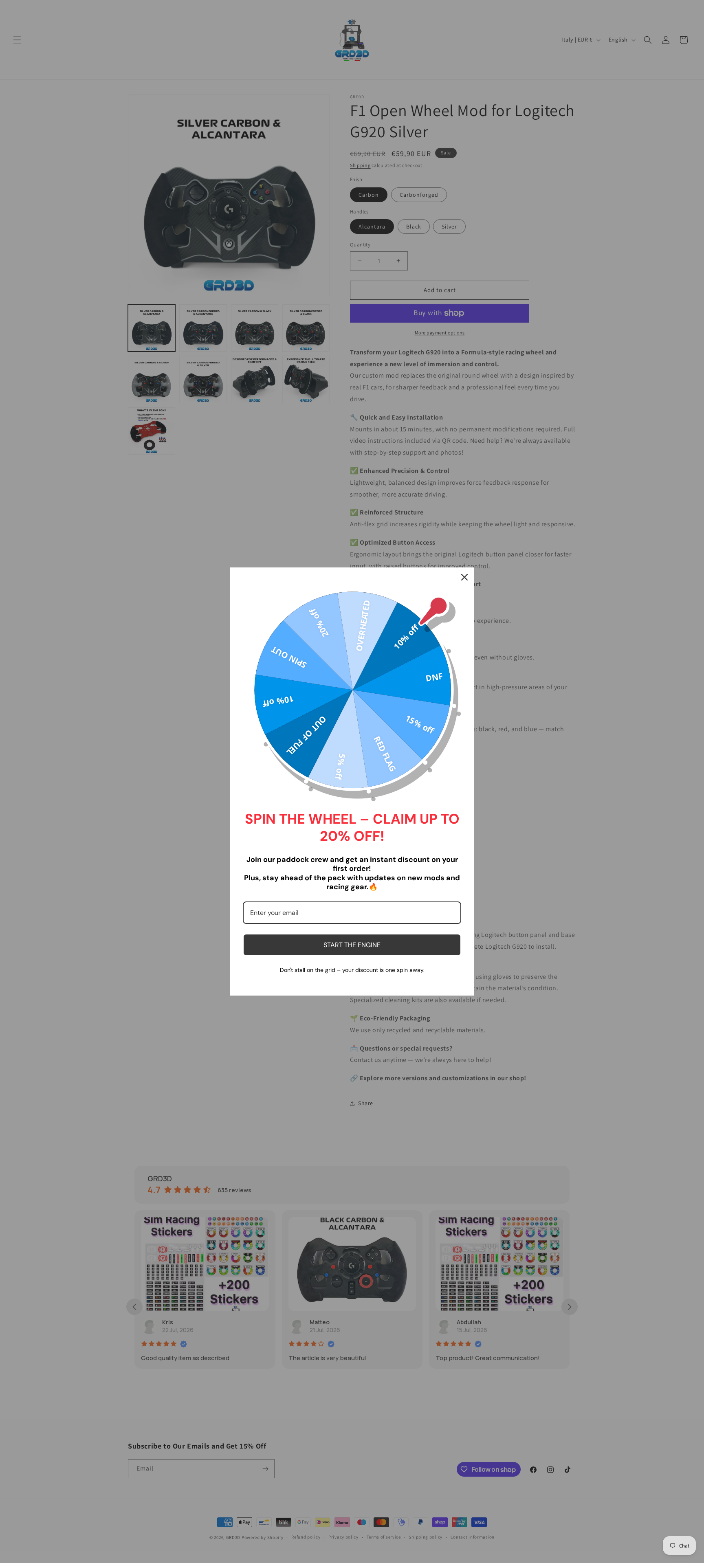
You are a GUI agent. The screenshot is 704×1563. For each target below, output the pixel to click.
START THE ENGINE (352, 945)
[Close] (464, 577)
